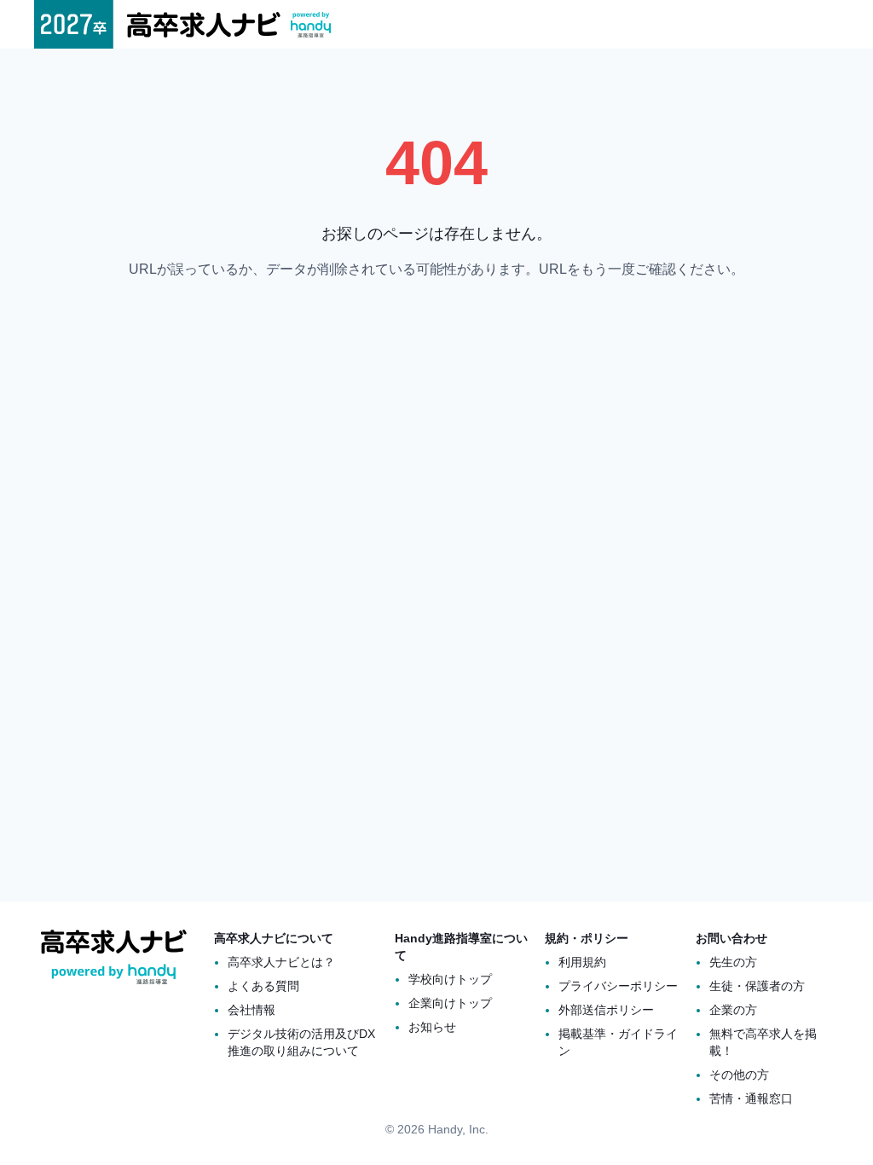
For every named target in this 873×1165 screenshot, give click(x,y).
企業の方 (733, 1010)
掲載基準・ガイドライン (618, 1042)
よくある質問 (263, 986)
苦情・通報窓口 (751, 1098)
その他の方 (739, 1074)
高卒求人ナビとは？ (281, 962)
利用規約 (582, 962)
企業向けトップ (450, 1003)
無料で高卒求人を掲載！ (763, 1042)
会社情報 (251, 1010)
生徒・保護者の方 (757, 986)
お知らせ (432, 1027)
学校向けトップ (450, 979)
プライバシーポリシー (618, 986)
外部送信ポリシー (606, 1010)
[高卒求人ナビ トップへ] (182, 24)
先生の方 (733, 962)
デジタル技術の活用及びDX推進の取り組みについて (301, 1042)
